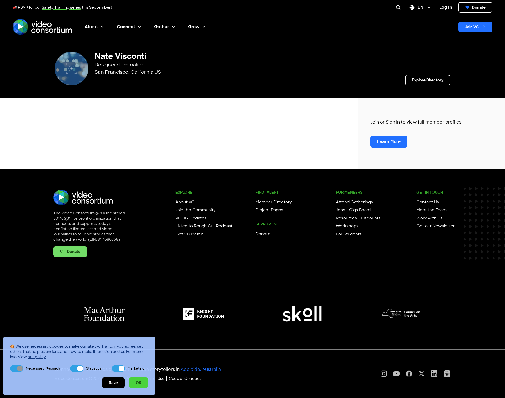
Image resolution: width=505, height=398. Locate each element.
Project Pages (269, 210)
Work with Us (429, 218)
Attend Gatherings (354, 202)
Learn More (389, 141)
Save (113, 382)
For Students (349, 234)
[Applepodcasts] (447, 373)
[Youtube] (396, 373)
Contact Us (427, 202)
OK (138, 382)
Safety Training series (61, 7)
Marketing (136, 368)
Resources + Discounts (358, 218)
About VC (184, 202)
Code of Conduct (185, 378)
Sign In (393, 122)
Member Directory (274, 202)
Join (374, 122)
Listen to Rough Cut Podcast (204, 226)
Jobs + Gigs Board (353, 210)
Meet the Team (431, 210)
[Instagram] (384, 373)
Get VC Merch (189, 234)
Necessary (43, 368)
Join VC (472, 26)
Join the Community (195, 210)
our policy (37, 357)
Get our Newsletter (435, 226)
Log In (445, 7)
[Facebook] (409, 373)
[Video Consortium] (42, 27)
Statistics (94, 368)
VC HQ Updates (190, 218)
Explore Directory (427, 80)
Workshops (347, 226)
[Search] (399, 7)
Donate (479, 7)
